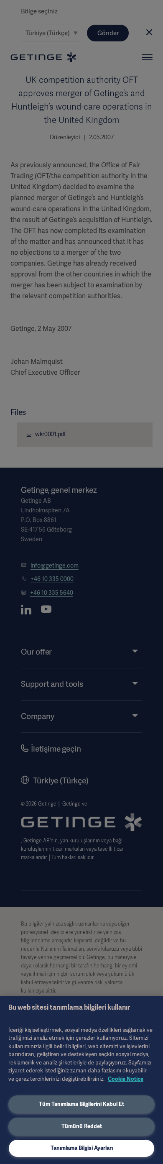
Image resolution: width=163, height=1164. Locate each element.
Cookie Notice (125, 1078)
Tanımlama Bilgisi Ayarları (82, 1147)
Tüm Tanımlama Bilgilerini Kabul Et (81, 1104)
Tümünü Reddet (81, 1126)
